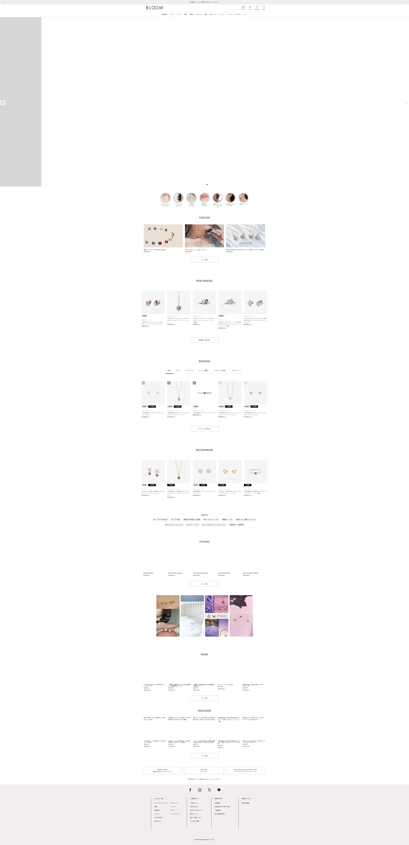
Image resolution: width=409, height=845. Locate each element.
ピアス (178, 370)
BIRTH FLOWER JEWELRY (250, 573)
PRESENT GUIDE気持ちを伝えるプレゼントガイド (162, 770)
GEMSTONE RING (148, 573)
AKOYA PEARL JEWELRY (175, 573)
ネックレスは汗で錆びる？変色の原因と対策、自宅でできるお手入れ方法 (204, 741)
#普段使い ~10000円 (237, 525)
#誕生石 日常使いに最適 (192, 519)
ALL (169, 370)
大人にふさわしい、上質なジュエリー (196, 249)
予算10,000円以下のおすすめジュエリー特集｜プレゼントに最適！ (245, 249)
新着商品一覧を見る (204, 340)
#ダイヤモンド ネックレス (174, 525)
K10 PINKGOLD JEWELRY (200, 573)
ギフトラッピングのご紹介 (225, 684)
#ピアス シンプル (193, 525)
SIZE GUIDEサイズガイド (204, 770)
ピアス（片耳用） (220, 370)
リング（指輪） (203, 370)
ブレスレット (236, 370)
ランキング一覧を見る (204, 428)
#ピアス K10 (175, 519)
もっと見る (204, 259)
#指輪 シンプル (227, 519)
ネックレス (189, 370)
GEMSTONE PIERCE (224, 573)
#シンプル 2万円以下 (161, 519)
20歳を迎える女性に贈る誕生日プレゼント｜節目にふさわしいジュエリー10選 (229, 742)
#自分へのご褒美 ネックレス (246, 519)
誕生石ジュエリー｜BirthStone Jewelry (155, 249)
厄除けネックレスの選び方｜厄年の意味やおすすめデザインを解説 (179, 741)
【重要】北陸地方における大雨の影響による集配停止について (179, 685)
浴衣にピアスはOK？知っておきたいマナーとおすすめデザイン (254, 741)
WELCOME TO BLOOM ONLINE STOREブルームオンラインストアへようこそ (245, 770)
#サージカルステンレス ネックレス (214, 525)
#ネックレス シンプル (211, 519)
